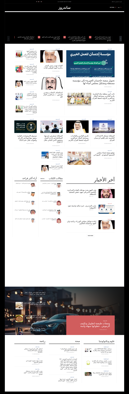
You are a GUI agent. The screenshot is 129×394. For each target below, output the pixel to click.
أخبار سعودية (110, 49)
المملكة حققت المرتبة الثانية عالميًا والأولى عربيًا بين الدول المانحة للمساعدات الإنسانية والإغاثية (30, 69)
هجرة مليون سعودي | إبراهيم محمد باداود (22, 218)
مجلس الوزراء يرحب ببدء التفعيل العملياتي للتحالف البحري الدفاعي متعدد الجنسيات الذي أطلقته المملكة (30, 109)
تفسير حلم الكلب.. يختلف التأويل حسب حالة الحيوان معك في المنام (34, 303)
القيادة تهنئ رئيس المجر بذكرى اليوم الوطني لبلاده (53, 66)
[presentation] (8, 38)
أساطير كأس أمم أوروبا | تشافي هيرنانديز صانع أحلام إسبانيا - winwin (33, 350)
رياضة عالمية (37, 346)
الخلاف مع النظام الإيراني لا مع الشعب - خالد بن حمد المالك (49, 210)
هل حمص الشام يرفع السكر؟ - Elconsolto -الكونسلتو (68, 349)
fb (41, 1)
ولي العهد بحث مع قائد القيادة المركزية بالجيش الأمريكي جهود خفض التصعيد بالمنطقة (81, 192)
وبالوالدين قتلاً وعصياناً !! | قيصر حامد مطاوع (23, 193)
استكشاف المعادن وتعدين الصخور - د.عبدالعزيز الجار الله (53, 94)
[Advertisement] (64, 22)
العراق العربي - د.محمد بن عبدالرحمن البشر (49, 184)
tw (38, 1)
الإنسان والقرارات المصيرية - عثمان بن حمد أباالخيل (49, 219)
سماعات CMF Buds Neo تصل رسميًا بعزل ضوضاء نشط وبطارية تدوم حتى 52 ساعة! (102, 350)
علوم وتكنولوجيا (106, 346)
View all (42, 178)
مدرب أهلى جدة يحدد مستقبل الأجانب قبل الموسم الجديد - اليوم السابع (33, 372)
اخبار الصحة (72, 346)
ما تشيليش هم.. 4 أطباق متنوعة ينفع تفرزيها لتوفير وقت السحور (35, 316)
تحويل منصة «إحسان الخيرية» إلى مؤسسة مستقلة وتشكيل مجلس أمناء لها (94, 82)
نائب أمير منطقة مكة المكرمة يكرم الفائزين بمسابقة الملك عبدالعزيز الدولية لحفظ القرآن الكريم (103, 97)
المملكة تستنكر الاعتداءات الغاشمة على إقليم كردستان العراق (104, 137)
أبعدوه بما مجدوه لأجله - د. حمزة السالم (23, 183)
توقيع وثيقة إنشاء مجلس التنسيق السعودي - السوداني (104, 153)
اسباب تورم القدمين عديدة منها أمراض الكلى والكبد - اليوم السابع (67, 380)
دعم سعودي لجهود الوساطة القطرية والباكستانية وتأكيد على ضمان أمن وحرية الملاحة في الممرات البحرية (30, 54)
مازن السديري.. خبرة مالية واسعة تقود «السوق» (82, 206)
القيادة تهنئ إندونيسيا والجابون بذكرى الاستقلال (56, 166)
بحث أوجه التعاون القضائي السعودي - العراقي (31, 95)
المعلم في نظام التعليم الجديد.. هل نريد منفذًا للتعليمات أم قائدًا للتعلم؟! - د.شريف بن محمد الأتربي (48, 193)
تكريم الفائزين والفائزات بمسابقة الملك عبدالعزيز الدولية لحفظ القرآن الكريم (79, 137)
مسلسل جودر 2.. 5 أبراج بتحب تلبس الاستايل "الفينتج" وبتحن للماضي (35, 329)
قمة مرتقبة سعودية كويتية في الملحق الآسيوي (34, 361)
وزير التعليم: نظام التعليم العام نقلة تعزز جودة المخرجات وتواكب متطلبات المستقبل (56, 154)
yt (36, 1)
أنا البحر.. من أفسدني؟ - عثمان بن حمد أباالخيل (49, 201)
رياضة (38, 358)
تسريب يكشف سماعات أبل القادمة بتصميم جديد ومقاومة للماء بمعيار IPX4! (102, 362)
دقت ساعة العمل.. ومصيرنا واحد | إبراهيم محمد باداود (22, 201)
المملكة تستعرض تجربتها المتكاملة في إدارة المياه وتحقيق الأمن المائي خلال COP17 (53, 138)
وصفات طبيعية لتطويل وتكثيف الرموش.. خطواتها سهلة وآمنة (95, 325)
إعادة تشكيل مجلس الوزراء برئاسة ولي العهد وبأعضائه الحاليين (81, 222)
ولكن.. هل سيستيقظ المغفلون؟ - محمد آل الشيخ (22, 210)
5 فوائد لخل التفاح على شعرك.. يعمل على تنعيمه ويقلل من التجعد (35, 293)
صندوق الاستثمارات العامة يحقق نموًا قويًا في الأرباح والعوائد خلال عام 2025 (27, 138)
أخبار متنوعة (105, 320)
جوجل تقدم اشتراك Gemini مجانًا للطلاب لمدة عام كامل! (102, 373)
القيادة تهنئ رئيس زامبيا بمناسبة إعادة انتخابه (30, 82)
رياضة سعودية (37, 369)
